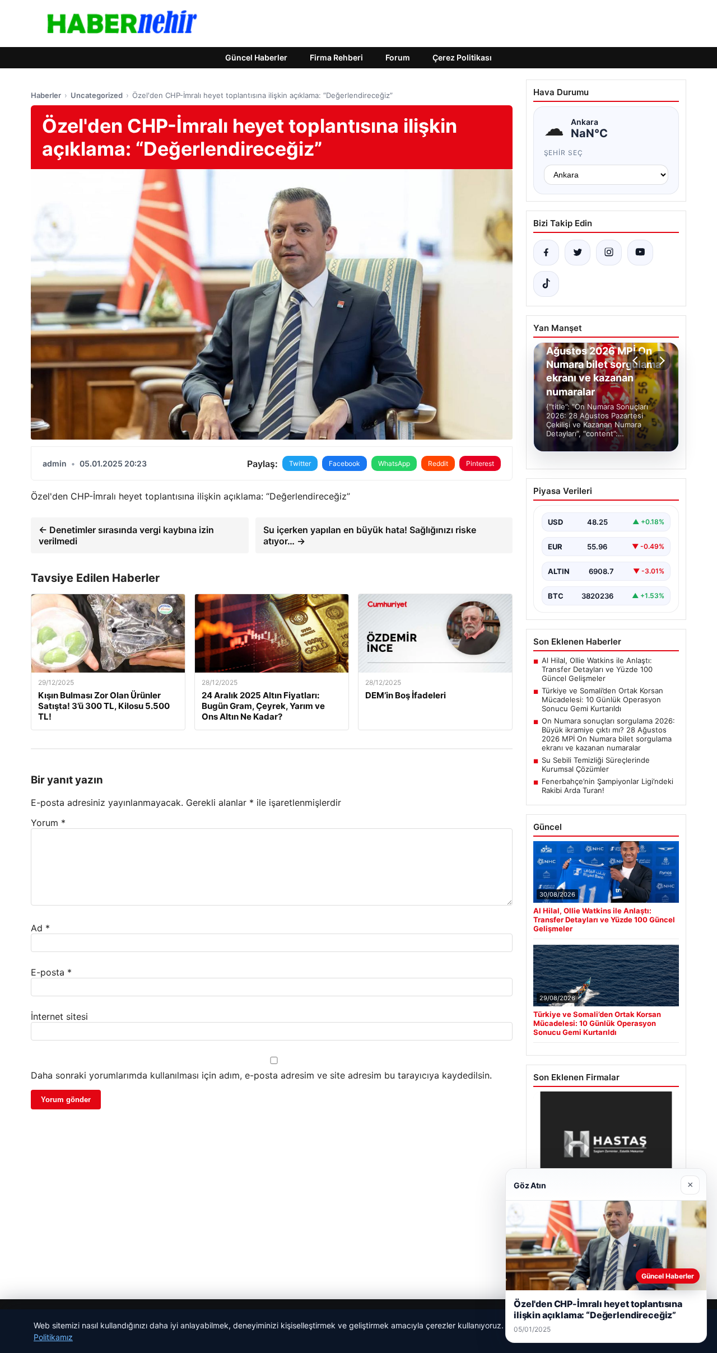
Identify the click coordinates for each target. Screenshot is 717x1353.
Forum (397, 57)
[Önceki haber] (636, 360)
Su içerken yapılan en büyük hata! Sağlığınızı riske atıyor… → (369, 535)
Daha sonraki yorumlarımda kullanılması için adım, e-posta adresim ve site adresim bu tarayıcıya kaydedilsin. (261, 1075)
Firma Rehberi (336, 57)
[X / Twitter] (577, 252)
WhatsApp (394, 463)
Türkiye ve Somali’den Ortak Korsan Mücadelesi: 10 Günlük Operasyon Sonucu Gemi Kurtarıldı (602, 699)
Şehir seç (564, 152)
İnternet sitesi (59, 1016)
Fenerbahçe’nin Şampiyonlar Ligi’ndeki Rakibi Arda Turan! (607, 786)
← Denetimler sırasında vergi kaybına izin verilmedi (126, 535)
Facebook (344, 463)
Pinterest (480, 463)
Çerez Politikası (462, 57)
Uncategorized (97, 95)
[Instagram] (609, 252)
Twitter (300, 463)
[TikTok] (546, 284)
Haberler (46, 95)
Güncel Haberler (256, 57)
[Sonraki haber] (660, 360)
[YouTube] (640, 252)
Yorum (48, 822)
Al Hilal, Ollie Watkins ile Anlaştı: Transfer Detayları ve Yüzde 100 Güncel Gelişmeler (597, 669)
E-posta (51, 972)
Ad (40, 928)
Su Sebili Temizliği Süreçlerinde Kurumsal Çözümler (596, 764)
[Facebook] (546, 252)
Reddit (438, 463)
